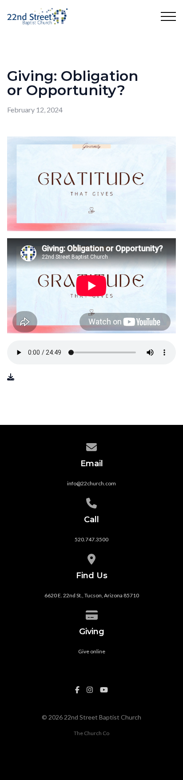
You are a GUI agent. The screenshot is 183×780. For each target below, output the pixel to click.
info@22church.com (91, 483)
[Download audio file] (10, 377)
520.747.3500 (91, 539)
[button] (168, 16)
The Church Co (91, 733)
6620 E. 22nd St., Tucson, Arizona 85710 (91, 595)
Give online (91, 651)
